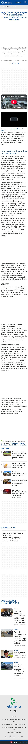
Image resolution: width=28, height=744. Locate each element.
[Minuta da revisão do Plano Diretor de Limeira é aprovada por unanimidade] (7, 612)
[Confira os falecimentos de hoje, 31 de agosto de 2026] (7, 473)
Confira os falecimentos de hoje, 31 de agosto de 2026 (19, 473)
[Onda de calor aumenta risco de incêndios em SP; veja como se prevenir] (7, 481)
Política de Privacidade (14, 732)
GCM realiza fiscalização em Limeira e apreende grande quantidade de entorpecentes (19, 493)
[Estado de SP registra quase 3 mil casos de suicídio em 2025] (7, 465)
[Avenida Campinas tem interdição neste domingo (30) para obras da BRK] (7, 633)
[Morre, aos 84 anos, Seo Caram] (7, 654)
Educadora (15, 742)
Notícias (7, 7)
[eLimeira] (14, 702)
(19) (22, 724)
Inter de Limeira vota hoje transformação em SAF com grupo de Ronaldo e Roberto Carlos (19, 455)
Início (2, 7)
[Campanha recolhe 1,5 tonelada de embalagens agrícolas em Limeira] (7, 666)
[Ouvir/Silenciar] (26, 742)
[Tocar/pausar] (24, 742)
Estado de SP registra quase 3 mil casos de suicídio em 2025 (19, 465)
